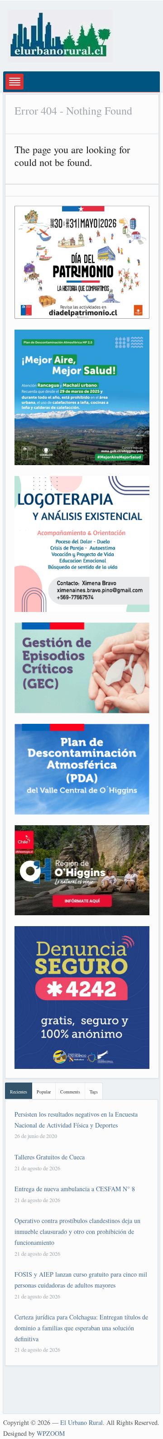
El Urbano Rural (81, 1422)
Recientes (18, 1091)
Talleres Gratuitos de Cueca (49, 1157)
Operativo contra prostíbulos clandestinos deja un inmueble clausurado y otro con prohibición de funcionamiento (77, 1231)
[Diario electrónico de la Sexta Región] (60, 34)
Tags (94, 1091)
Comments (70, 1091)
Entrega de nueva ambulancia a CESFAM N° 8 (74, 1188)
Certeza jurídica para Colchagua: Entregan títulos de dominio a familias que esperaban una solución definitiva (81, 1328)
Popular (44, 1091)
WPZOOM (51, 1433)
